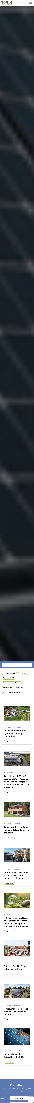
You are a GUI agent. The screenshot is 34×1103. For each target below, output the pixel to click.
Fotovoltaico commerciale (12, 692)
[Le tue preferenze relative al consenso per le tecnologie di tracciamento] (31, 1100)
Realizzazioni (7, 688)
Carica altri (17, 1070)
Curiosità (23, 673)
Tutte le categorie (9, 673)
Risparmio (19, 688)
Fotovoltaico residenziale (11, 683)
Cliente (3, 1098)
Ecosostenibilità (8, 678)
